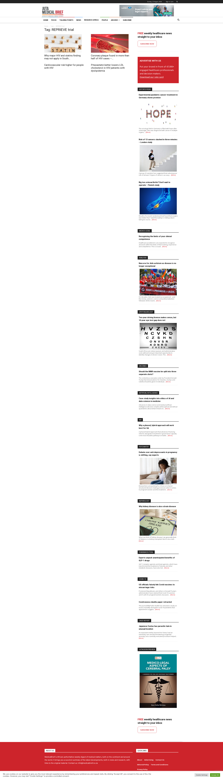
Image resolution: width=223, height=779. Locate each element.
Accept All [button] (215, 775)
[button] (178, 20)
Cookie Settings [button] (201, 775)
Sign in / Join (169, 1)
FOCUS (53, 20)
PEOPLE (105, 20)
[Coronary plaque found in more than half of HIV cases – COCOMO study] (111, 43)
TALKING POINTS (66, 20)
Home (46, 26)
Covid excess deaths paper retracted (155, 602)
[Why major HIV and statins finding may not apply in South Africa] (64, 43)
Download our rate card (152, 77)
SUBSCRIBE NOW (147, 44)
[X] (177, 1)
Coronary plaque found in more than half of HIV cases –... (110, 57)
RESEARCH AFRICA (91, 20)
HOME (45, 20)
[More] (148, 132)
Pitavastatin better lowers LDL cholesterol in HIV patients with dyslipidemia (108, 68)
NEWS (78, 20)
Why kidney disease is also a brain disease (157, 506)
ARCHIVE (114, 20)
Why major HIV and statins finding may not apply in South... (62, 57)
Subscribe (127, 20)
